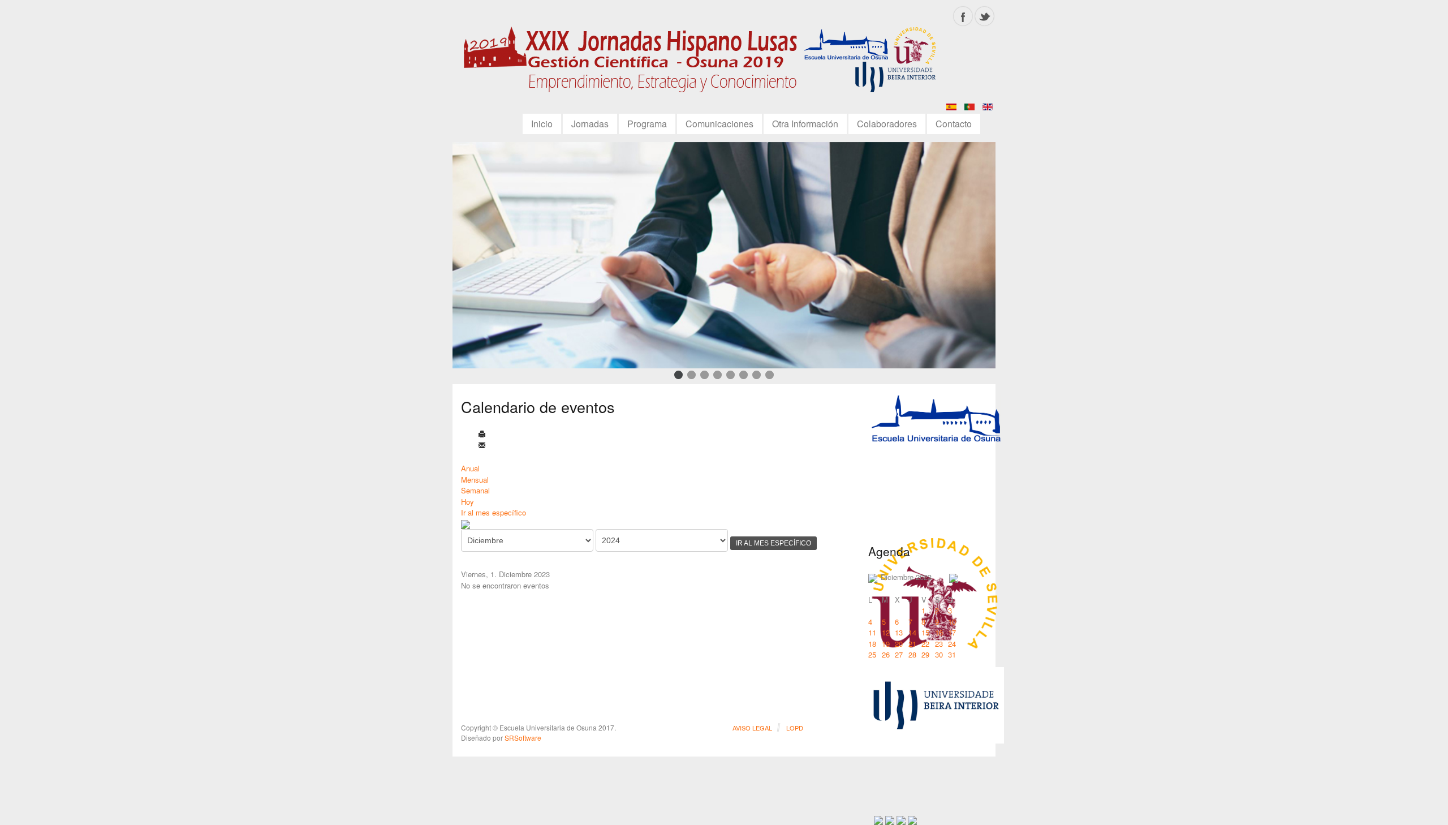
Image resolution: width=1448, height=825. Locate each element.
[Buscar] (465, 523)
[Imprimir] (482, 434)
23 (939, 643)
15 (925, 632)
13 (899, 632)
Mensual (475, 479)
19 (886, 643)
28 (912, 654)
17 (952, 632)
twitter (984, 16)
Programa (647, 123)
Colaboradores (887, 123)
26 (886, 654)
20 (899, 643)
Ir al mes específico (493, 512)
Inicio (542, 123)
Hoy (467, 501)
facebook (963, 16)
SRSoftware (523, 737)
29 (925, 654)
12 (886, 632)
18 (872, 643)
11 (872, 632)
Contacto (954, 123)
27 (899, 654)
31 (952, 654)
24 (952, 643)
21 (912, 643)
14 (912, 632)
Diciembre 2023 (906, 577)
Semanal (475, 490)
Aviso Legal (752, 727)
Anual (470, 468)
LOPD (794, 727)
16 (939, 632)
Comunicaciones (719, 123)
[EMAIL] (482, 446)
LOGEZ (704, 63)
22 (925, 643)
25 (872, 654)
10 (952, 621)
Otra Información (805, 123)
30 (939, 654)
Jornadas (590, 123)
